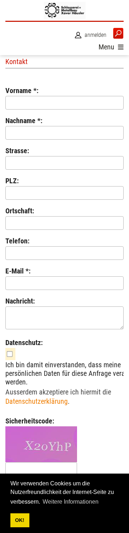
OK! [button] (19, 520)
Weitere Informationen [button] (71, 502)
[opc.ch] (64, 10)
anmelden (95, 35)
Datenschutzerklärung (36, 401)
